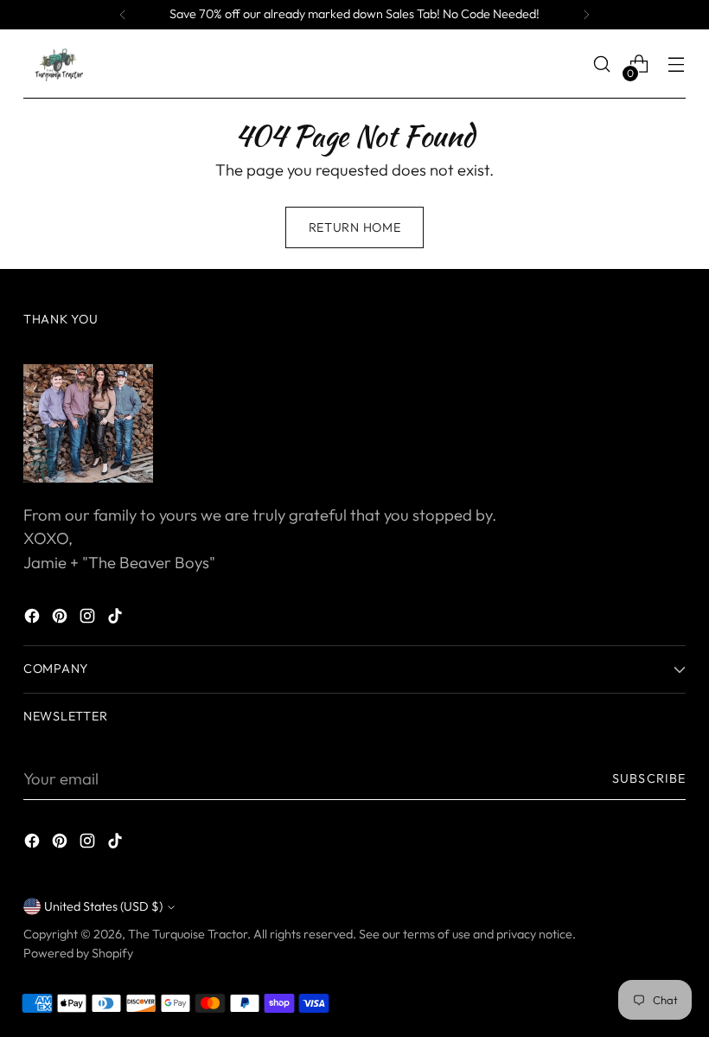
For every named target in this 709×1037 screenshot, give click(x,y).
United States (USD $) (103, 906)
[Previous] (123, 14)
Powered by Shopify (78, 953)
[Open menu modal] (676, 64)
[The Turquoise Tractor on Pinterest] (61, 619)
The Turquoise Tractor (187, 934)
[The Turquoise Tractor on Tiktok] (116, 619)
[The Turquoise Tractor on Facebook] (33, 619)
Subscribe (649, 778)
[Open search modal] (602, 64)
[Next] (586, 14)
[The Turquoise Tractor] (58, 64)
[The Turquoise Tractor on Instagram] (89, 619)
